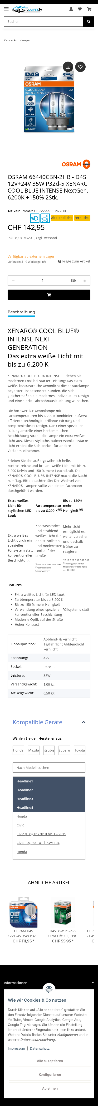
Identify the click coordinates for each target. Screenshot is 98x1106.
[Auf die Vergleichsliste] (68, 67)
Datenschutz (40, 1048)
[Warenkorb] (89, 9)
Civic (20, 825)
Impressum (16, 1048)
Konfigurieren (50, 1074)
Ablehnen (50, 1088)
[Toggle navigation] (6, 7)
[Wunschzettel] (79, 9)
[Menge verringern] (13, 281)
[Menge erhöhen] (85, 281)
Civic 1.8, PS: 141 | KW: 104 (38, 842)
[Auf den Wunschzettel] (80, 67)
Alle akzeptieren (50, 1061)
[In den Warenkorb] (11, 55)
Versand (50, 238)
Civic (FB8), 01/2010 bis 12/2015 (41, 834)
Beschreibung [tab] (21, 312)
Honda (22, 816)
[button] (71, 9)
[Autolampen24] (27, 9)
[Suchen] (88, 21)
